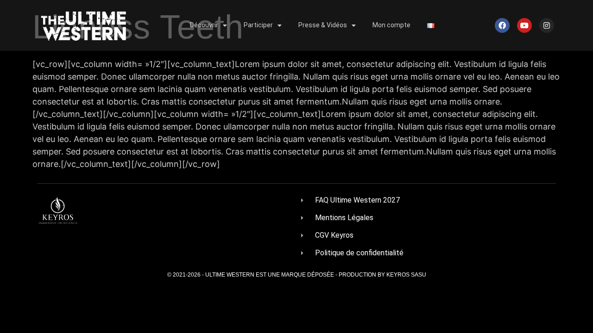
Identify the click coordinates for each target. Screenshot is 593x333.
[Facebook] (502, 25)
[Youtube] (524, 25)
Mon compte (391, 25)
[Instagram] (546, 25)
